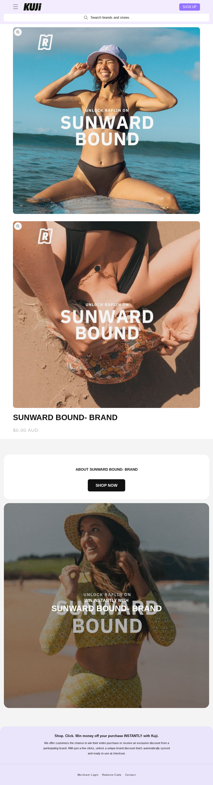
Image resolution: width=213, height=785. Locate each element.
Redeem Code (112, 774)
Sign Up (190, 7)
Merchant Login (88, 774)
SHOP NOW (106, 485)
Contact (130, 774)
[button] (15, 6)
